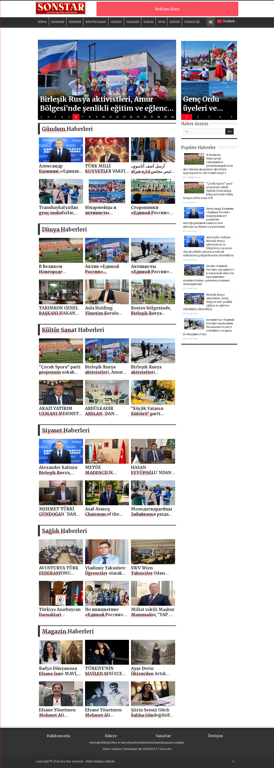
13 (124, 116)
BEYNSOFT (150, 749)
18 (158, 116)
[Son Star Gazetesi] (61, 7)
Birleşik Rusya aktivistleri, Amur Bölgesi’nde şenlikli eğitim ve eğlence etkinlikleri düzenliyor (207, 302)
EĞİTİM (174, 22)
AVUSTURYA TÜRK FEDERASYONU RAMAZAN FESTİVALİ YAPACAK (60, 575)
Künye (111, 736)
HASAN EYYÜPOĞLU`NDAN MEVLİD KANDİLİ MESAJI (151, 475)
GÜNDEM (75, 22)
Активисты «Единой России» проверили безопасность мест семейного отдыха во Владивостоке (208, 327)
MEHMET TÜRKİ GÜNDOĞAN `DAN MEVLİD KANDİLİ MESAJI (57, 516)
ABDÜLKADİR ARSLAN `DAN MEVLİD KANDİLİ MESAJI (103, 416)
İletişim (215, 736)
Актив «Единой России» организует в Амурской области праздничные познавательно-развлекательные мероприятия (208, 275)
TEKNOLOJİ (192, 22)
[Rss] (233, 761)
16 (145, 116)
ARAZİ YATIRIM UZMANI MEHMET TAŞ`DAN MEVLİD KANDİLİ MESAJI (59, 416)
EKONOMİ (57, 22)
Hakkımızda (58, 736)
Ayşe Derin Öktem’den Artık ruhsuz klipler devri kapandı (152, 676)
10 (103, 116)
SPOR (161, 22)
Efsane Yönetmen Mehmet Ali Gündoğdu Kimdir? (58, 715)
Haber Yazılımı (112, 749)
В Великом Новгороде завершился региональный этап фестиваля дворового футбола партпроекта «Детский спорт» (208, 164)
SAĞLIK (148, 22)
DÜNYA (42, 22)
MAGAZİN (132, 22)
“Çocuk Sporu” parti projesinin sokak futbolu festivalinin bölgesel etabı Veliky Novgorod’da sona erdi (208, 191)
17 (152, 116)
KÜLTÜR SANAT (95, 22)
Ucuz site (166, 749)
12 (117, 116)
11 (110, 116)
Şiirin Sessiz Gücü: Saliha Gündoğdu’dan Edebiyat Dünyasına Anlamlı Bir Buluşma (153, 717)
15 (138, 116)
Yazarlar (163, 736)
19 (165, 116)
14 (131, 116)
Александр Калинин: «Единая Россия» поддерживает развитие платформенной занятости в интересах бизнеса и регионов (208, 217)
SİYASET (116, 22)
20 (172, 116)
